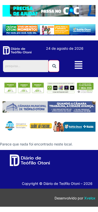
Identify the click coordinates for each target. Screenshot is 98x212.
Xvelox (89, 198)
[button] (78, 66)
